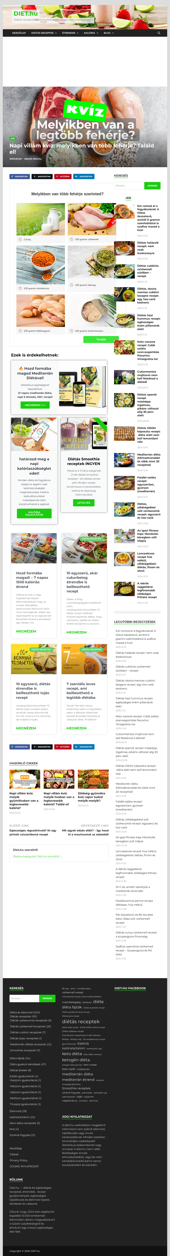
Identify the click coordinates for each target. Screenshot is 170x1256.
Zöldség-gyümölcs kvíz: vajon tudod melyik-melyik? (91, 797)
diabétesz (87, 1002)
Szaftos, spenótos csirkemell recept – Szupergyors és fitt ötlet (134, 950)
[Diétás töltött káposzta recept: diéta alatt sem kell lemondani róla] (124, 428)
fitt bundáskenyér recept (94, 1039)
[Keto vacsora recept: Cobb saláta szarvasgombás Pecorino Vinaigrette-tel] (124, 342)
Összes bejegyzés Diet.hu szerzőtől (37, 856)
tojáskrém (89, 1096)
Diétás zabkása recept (73, 1031)
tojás (79, 1096)
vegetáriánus (69, 1100)
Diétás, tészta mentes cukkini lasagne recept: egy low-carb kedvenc (148, 295)
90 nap (65, 988)
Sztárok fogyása (20, 1135)
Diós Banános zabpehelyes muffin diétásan (81, 1035)
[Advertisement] (85, 61)
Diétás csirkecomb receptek (28, 1020)
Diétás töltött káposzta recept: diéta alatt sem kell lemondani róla (148, 434)
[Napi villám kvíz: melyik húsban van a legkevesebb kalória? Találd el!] (59, 780)
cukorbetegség (71, 1002)
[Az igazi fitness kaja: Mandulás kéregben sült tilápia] (124, 530)
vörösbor (83, 1100)
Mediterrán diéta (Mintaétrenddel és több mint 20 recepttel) (149, 459)
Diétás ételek (18, 1070)
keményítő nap (94, 1048)
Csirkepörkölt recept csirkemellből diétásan (81, 997)
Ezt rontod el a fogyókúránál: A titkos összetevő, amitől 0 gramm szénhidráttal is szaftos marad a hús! (148, 218)
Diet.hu (37, 158)
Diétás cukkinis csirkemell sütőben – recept (148, 271)
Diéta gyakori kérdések (25, 1064)
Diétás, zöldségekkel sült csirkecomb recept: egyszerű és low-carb (149, 510)
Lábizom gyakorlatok (24, 1092)
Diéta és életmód (21, 1012)
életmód (93, 1100)
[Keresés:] (137, 185)
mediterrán (83, 1069)
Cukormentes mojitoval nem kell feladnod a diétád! (147, 377)
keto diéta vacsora (93, 1054)
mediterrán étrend (78, 1079)
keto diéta (72, 1053)
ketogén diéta (76, 1059)
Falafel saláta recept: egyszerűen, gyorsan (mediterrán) (146, 484)
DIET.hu (26, 13)
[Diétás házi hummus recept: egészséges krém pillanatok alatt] (124, 315)
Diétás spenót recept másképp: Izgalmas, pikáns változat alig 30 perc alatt (148, 405)
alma (72, 988)
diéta (98, 1001)
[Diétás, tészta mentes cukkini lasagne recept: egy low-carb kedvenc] (124, 289)
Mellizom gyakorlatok (24, 1098)
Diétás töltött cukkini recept (92, 1027)
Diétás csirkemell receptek (27, 1026)
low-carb (68, 1069)
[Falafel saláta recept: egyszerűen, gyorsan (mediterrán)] (124, 477)
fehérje (65, 1039)
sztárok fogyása (71, 1092)
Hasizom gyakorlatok (24, 1080)
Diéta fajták (17, 1058)
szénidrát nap (100, 1092)
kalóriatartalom (20, 1117)
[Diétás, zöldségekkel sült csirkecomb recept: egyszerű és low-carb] (124, 504)
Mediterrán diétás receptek (28, 1044)
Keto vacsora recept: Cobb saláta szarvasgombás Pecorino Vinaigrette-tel (148, 350)
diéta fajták (72, 1007)
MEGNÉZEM (26, 631)
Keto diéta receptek (23, 1123)
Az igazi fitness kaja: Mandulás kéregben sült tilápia (148, 535)
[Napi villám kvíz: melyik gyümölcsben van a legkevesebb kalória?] (24, 780)
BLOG (107, 32)
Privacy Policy (19, 1160)
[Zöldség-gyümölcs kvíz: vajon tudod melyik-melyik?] (93, 780)
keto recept (90, 1064)
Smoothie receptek (23, 1050)
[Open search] (158, 33)
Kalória (89, 32)
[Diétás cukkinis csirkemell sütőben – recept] (124, 266)
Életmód (15, 1111)
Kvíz (13, 138)
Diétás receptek (42, 32)
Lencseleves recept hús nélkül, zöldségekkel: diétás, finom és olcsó (148, 562)
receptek (100, 1080)
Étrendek (68, 32)
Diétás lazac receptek (24, 1038)
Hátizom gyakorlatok (24, 1086)
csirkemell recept (72, 992)
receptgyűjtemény (71, 1084)
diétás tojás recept (70, 1027)
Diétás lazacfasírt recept (94, 1008)
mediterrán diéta (77, 1074)
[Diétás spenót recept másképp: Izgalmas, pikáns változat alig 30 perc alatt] (124, 395)
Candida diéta (84, 988)
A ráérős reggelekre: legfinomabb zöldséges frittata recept (147, 590)
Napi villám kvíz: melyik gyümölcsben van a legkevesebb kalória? (23, 801)
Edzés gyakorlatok (22, 1076)
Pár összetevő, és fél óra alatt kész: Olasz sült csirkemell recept (134, 918)
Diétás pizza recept (70, 1016)
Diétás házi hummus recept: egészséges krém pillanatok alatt (148, 322)
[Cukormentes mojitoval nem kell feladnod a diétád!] (124, 372)
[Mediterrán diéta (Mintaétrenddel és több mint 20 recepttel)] (124, 455)
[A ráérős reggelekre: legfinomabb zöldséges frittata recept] (124, 583)
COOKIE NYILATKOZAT (24, 1166)
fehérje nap (76, 1039)
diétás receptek (81, 1021)
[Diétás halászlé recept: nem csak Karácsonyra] (124, 243)
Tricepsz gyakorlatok (23, 1104)
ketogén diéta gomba (72, 1065)
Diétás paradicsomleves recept (76, 1012)
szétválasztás (68, 1096)
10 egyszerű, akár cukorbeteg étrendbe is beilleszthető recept (82, 582)
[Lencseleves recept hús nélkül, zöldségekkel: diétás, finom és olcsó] (124, 553)
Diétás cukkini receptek (26, 1032)
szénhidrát (87, 1092)
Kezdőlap (19, 32)
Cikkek (14, 1154)
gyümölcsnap (69, 1044)
